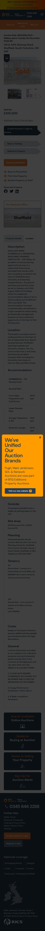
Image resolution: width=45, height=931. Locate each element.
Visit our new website (18, 491)
